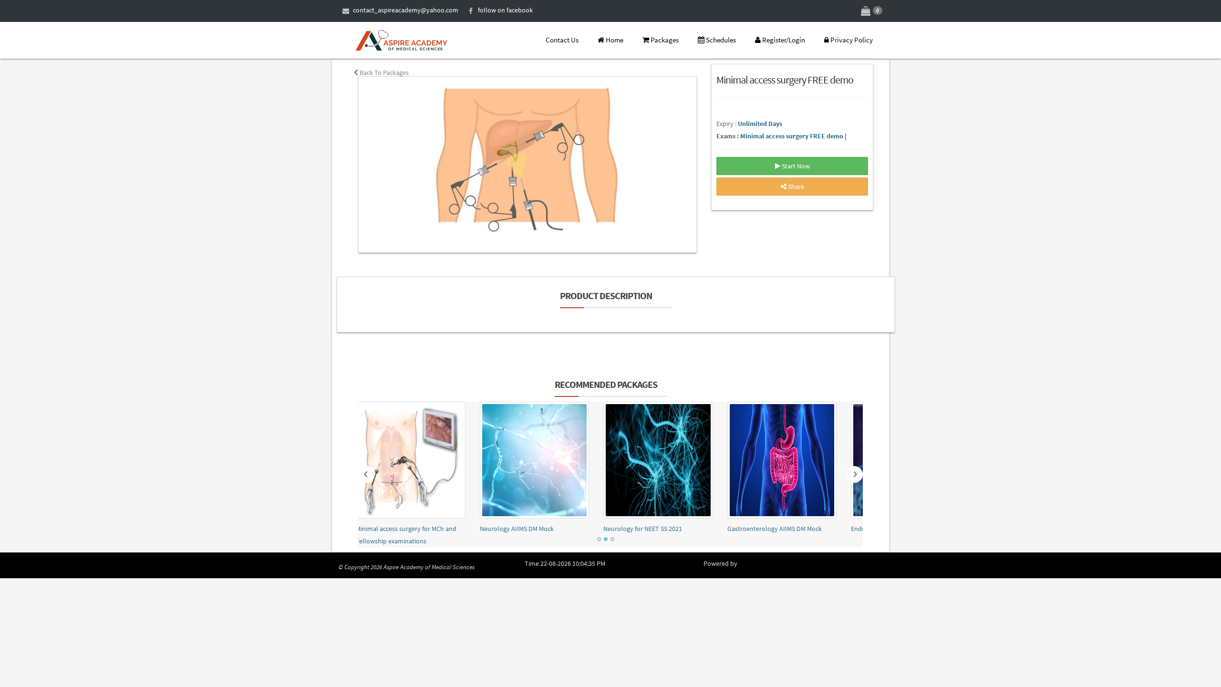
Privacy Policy (851, 39)
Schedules (720, 39)
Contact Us (561, 39)
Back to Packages (383, 72)
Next (854, 474)
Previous (366, 474)
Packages (664, 39)
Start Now (795, 166)
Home (613, 39)
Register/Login (783, 39)
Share (795, 186)
